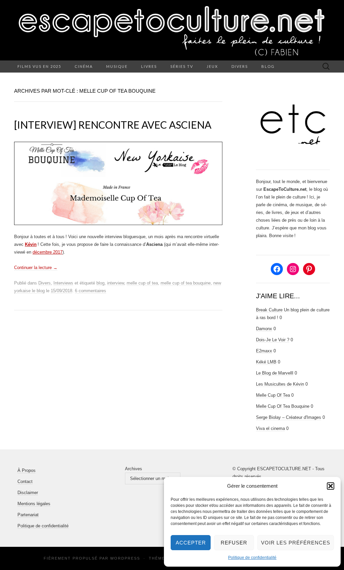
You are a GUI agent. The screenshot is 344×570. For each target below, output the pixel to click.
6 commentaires (90, 290)
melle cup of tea (142, 283)
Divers (239, 66)
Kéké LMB (266, 361)
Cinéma (84, 66)
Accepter (191, 542)
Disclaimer (27, 492)
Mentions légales (33, 503)
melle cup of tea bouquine (186, 283)
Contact (25, 481)
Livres (149, 66)
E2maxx (264, 350)
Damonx (264, 328)
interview (115, 283)
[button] (330, 486)
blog (100, 283)
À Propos (26, 470)
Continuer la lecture (35, 267)
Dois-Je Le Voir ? (272, 339)
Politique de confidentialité (252, 557)
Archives (133, 468)
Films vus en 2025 (39, 66)
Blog (268, 66)
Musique (117, 66)
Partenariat (28, 514)
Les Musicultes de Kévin (280, 384)
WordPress (125, 558)
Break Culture (269, 309)
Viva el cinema (270, 428)
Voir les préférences (295, 542)
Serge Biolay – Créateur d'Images (288, 417)
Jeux (212, 66)
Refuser (234, 542)
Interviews (63, 283)
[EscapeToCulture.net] (172, 30)
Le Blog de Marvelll (274, 373)
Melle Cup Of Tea (273, 395)
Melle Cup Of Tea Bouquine (282, 406)
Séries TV (181, 66)
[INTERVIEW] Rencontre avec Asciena (112, 125)
